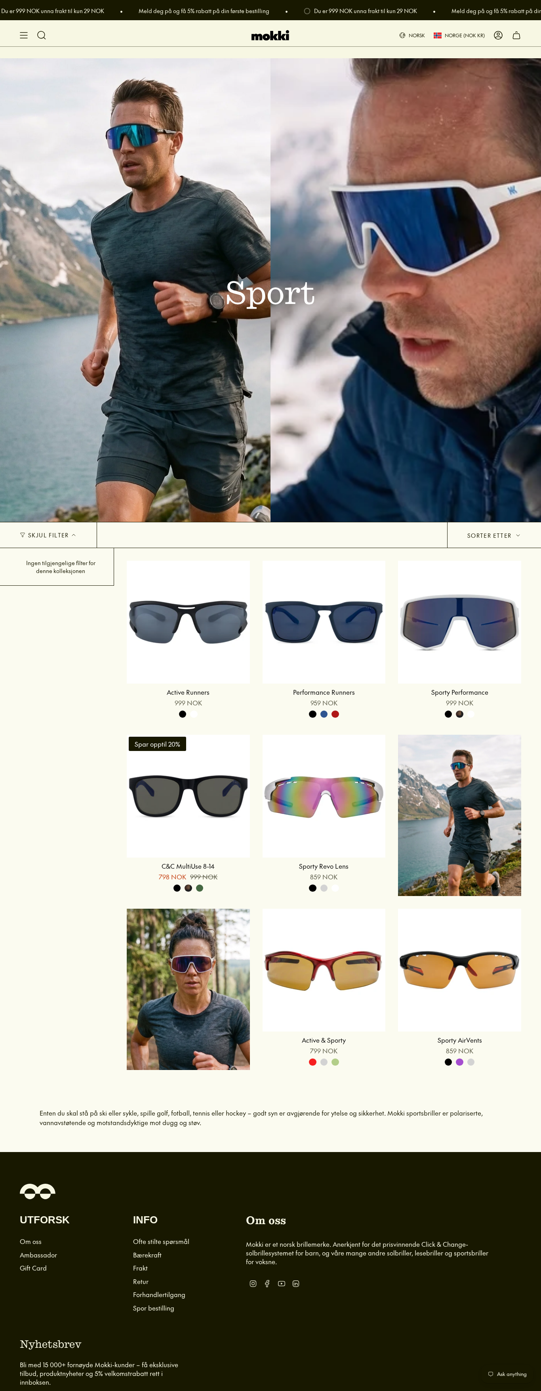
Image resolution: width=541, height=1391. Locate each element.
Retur (141, 1281)
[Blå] (324, 714)
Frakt (140, 1267)
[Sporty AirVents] (459, 970)
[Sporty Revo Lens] (324, 796)
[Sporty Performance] (459, 622)
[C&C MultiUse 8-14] (188, 796)
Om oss (31, 1241)
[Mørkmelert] (459, 714)
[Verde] (199, 888)
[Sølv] (324, 888)
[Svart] (182, 714)
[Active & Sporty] (324, 970)
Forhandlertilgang (159, 1294)
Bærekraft (147, 1254)
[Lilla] (459, 1062)
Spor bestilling (153, 1307)
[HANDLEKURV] (516, 35)
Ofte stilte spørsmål (161, 1241)
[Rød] (335, 714)
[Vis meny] (24, 35)
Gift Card (33, 1267)
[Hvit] (193, 714)
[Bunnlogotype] (37, 1191)
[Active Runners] (188, 622)
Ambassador (38, 1254)
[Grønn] (335, 1062)
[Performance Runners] (324, 622)
